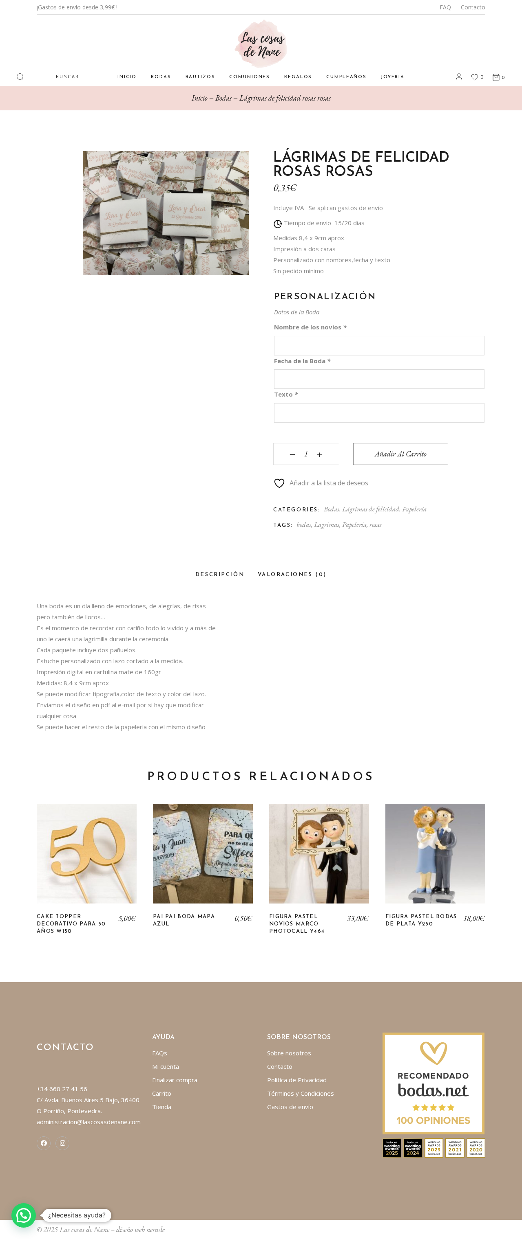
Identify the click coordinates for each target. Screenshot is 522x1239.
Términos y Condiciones (300, 1093)
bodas (303, 524)
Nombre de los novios (310, 327)
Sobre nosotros (289, 1053)
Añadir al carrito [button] (87, 859)
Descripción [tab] (220, 574)
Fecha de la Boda (302, 361)
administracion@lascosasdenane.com (89, 1122)
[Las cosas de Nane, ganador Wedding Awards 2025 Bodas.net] (392, 1147)
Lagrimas (326, 524)
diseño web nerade (140, 1229)
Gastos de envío (290, 1107)
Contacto (473, 7)
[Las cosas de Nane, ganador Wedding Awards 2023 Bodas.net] (434, 1147)
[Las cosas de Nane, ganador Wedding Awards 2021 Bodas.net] (454, 1147)
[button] (23, 1215)
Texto (286, 394)
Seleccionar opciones (203, 859)
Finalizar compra (174, 1080)
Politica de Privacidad (297, 1080)
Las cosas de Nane (84, 1229)
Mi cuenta (165, 1066)
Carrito (161, 1093)
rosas (375, 524)
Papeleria (354, 524)
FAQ (445, 7)
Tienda (161, 1107)
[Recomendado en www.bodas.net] (433, 1083)
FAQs (159, 1053)
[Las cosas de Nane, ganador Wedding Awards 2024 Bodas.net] (412, 1147)
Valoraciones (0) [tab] (292, 574)
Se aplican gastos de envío (346, 208)
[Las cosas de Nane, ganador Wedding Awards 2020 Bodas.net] (476, 1147)
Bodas (331, 508)
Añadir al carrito (401, 453)
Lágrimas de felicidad (370, 508)
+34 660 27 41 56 (62, 1089)
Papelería (414, 508)
